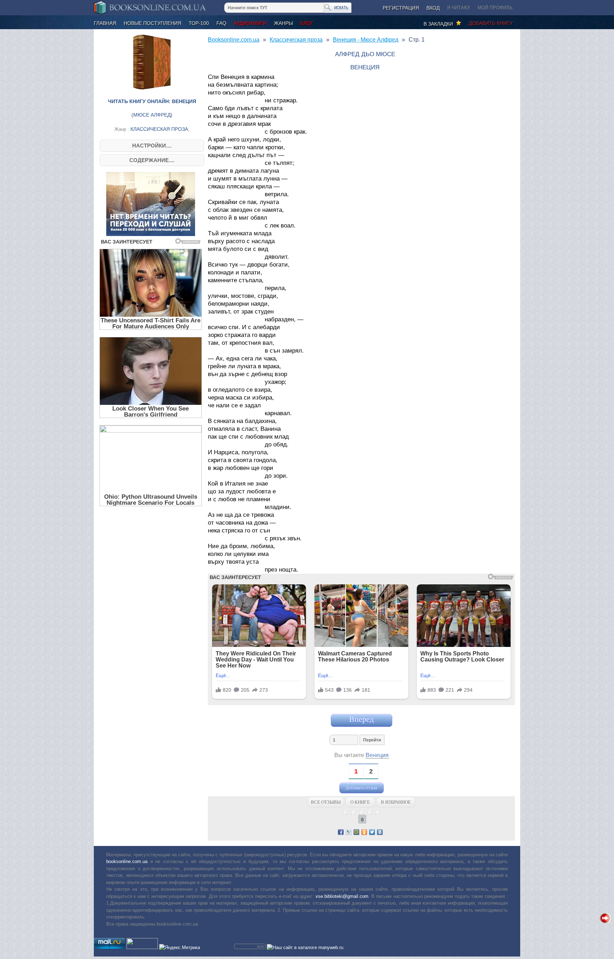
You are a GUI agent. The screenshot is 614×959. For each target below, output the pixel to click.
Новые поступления (152, 23)
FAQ (221, 23)
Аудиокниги (250, 23)
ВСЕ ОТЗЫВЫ (326, 802)
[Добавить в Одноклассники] (364, 832)
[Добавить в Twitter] (372, 832)
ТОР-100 (199, 23)
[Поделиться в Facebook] (341, 832)
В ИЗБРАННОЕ (396, 802)
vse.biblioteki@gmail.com (342, 896)
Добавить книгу (491, 23)
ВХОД (433, 8)
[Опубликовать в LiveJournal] (348, 832)
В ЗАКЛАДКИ (440, 24)
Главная (105, 23)
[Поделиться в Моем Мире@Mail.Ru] (356, 832)
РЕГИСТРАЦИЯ (401, 8)
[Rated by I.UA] (142, 947)
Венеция (377, 755)
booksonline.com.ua (126, 861)
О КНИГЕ (360, 802)
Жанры (283, 23)
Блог (306, 23)
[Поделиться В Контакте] (380, 832)
